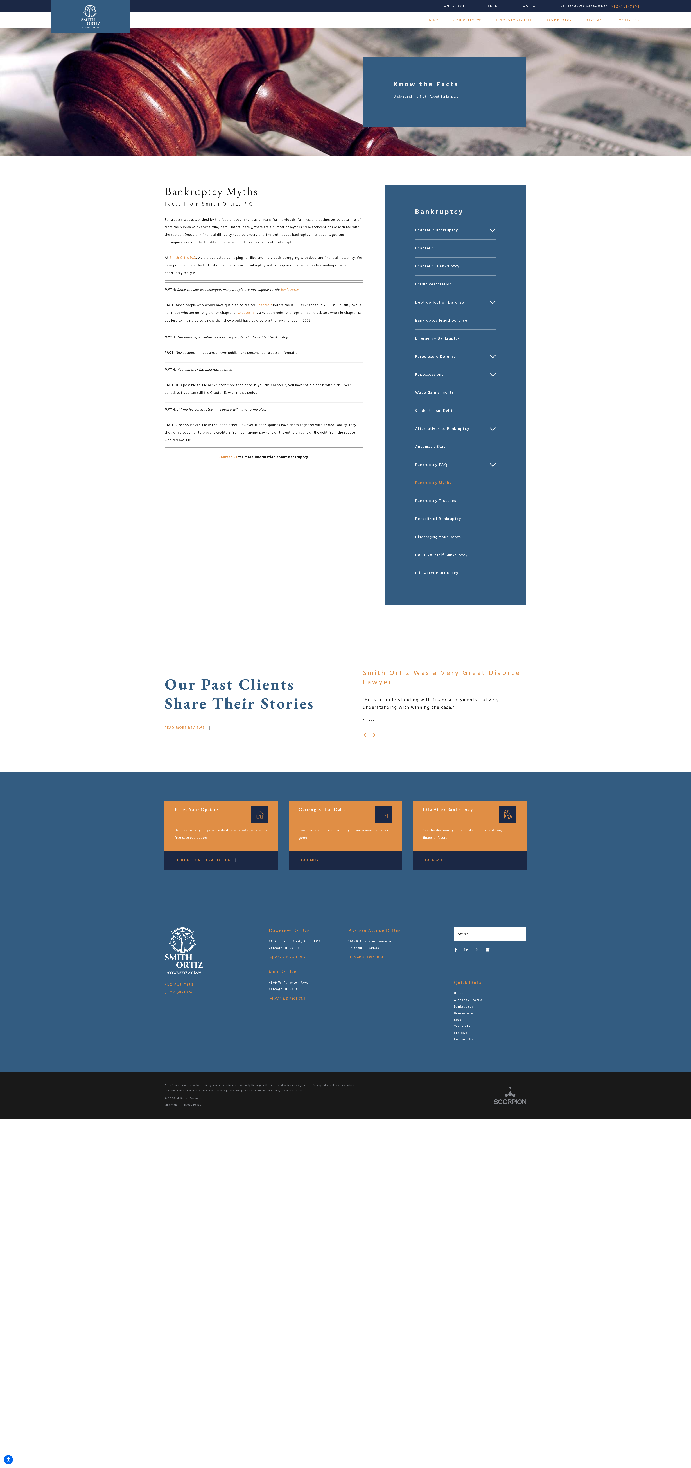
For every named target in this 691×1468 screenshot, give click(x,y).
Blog (493, 6)
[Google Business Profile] (488, 950)
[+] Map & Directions (287, 957)
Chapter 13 (246, 313)
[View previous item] (365, 735)
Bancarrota (454, 6)
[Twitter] (477, 950)
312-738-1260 (179, 992)
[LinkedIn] (466, 950)
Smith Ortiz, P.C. (183, 258)
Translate (529, 6)
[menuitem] (436, 20)
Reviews (461, 1033)
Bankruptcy (463, 1006)
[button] (8, 1459)
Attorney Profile (468, 1000)
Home (459, 993)
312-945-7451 (625, 6)
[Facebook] (456, 950)
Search (463, 934)
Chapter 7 (264, 305)
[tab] (494, 230)
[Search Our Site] (520, 934)
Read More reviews (185, 728)
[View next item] (374, 735)
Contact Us (463, 1039)
